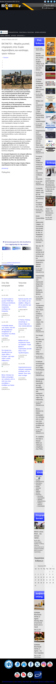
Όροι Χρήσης (18, 681)
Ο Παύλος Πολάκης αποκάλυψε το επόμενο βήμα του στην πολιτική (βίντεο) (40, 85)
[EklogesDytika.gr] (28, 6)
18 (38, 580)
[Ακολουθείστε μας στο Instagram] (43, 664)
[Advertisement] (28, 20)
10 (35, 577)
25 (38, 582)
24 (35, 582)
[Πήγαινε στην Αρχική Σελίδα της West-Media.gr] (8, 664)
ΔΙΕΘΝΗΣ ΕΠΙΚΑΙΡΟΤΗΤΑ (13, 262)
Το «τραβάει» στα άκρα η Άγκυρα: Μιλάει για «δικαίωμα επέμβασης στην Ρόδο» (40, 443)
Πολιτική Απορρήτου (8, 681)
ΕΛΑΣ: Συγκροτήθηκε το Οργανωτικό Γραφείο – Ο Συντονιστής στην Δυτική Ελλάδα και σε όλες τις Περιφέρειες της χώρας (40, 226)
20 (43, 580)
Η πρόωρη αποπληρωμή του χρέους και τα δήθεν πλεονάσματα (40, 365)
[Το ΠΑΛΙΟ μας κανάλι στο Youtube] (50, 664)
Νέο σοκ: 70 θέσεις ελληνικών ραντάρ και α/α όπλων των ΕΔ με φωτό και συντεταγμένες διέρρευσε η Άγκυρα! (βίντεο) (40, 256)
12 (41, 577)
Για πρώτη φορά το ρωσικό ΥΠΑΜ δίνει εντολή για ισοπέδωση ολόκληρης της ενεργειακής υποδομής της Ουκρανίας (8, 305)
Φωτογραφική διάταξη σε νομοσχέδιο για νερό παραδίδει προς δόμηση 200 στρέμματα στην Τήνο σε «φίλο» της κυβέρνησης (40, 389)
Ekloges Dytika (35, 681)
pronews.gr (5, 168)
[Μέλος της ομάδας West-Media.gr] (45, 1)
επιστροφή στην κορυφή (7, 264)
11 (38, 577)
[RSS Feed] (48, 1)
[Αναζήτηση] (54, 1)
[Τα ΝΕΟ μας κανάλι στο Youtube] (17, 674)
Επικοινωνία (43, 681)
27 (43, 582)
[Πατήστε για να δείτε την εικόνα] (17, 79)
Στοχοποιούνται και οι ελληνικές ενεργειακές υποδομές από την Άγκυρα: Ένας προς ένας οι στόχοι (25, 371)
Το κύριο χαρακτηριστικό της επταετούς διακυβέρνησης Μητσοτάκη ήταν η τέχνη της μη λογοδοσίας (50, 185)
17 (35, 580)
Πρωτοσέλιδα (50, 681)
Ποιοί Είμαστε (26, 681)
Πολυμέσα (5, 57)
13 (43, 577)
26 (41, 582)
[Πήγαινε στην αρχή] (17, 664)
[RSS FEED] (23, 674)
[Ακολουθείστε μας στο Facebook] (51, 1)
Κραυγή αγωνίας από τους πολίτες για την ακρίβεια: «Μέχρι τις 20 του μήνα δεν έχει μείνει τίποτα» (24, 303)
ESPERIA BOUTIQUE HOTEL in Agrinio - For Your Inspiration (39, 649)
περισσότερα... (37, 551)
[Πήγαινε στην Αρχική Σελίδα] (24, 664)
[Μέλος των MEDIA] (37, 674)
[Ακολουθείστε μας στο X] (37, 664)
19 (41, 580)
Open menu (39, 476)
